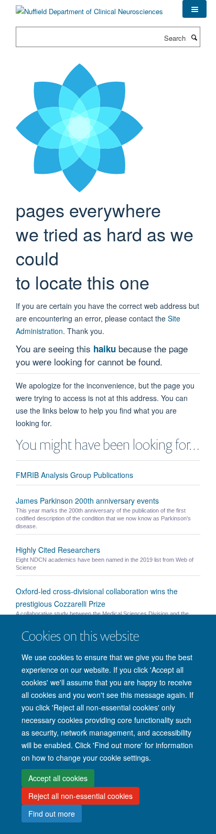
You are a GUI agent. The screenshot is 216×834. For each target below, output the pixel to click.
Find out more (51, 813)
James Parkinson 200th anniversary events (87, 500)
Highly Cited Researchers (58, 549)
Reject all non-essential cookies (80, 796)
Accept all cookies (58, 778)
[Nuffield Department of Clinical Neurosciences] (89, 8)
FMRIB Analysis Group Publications (74, 475)
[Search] (194, 37)
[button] (194, 9)
